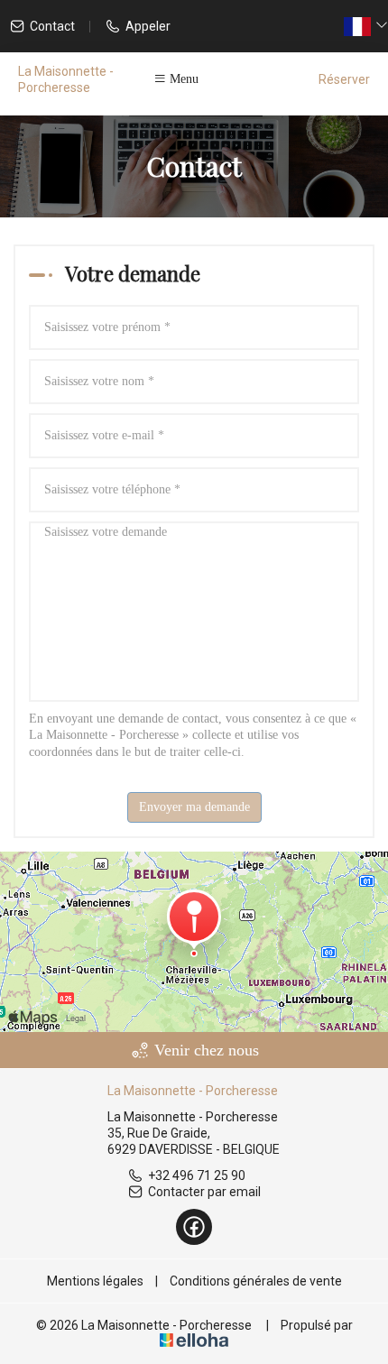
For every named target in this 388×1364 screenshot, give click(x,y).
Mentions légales (95, 1281)
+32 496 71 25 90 (196, 1175)
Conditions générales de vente (256, 1281)
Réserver (344, 79)
